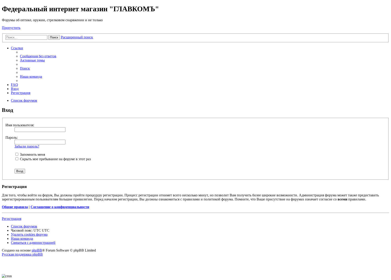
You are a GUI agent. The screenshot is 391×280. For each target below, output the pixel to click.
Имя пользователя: (19, 125)
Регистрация (11, 219)
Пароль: (11, 137)
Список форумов (24, 226)
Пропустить (11, 28)
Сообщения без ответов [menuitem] (38, 56)
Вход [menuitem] (15, 89)
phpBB (37, 250)
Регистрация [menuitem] (20, 93)
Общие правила (15, 207)
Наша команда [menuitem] (31, 76)
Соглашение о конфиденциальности (60, 207)
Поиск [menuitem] (25, 68)
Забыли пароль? (26, 146)
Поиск (54, 37)
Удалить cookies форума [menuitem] (29, 234)
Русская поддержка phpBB (22, 254)
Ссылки (17, 48)
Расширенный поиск (77, 37)
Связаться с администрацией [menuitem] (33, 243)
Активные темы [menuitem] (32, 60)
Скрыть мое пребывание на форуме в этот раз (55, 159)
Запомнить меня (32, 154)
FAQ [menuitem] (14, 85)
